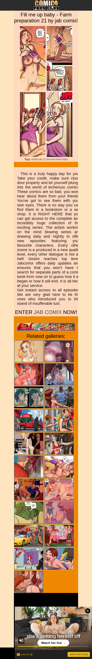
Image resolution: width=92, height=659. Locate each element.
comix (34, 159)
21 (44, 159)
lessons (51, 159)
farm (58, 159)
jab (40, 159)
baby (65, 159)
